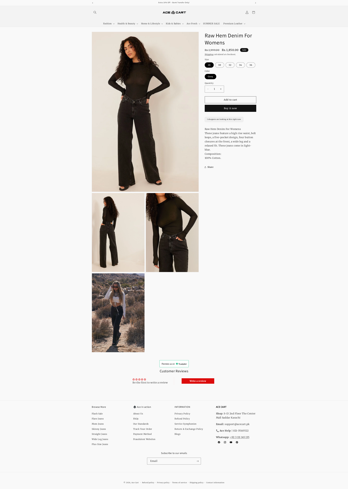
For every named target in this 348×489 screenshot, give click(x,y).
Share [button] (210, 167)
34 (240, 65)
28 (209, 65)
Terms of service (179, 483)
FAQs (136, 418)
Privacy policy (163, 483)
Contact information (215, 483)
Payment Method (142, 434)
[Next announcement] (256, 3)
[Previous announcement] (93, 3)
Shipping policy (196, 483)
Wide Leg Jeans (100, 439)
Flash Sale (97, 413)
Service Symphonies (186, 424)
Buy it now (230, 108)
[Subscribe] (197, 461)
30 (219, 65)
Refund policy (148, 483)
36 (250, 65)
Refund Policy (182, 418)
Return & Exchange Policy (189, 429)
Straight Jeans (99, 434)
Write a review (198, 381)
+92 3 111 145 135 (239, 437)
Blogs (178, 434)
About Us (138, 413)
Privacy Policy (182, 413)
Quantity (209, 83)
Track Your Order (142, 429)
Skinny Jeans (99, 429)
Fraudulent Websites (144, 439)
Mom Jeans (98, 424)
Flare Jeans (98, 418)
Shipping (209, 54)
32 (230, 65)
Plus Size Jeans (100, 444)
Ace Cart (135, 483)
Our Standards (141, 424)
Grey (210, 76)
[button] (95, 12)
